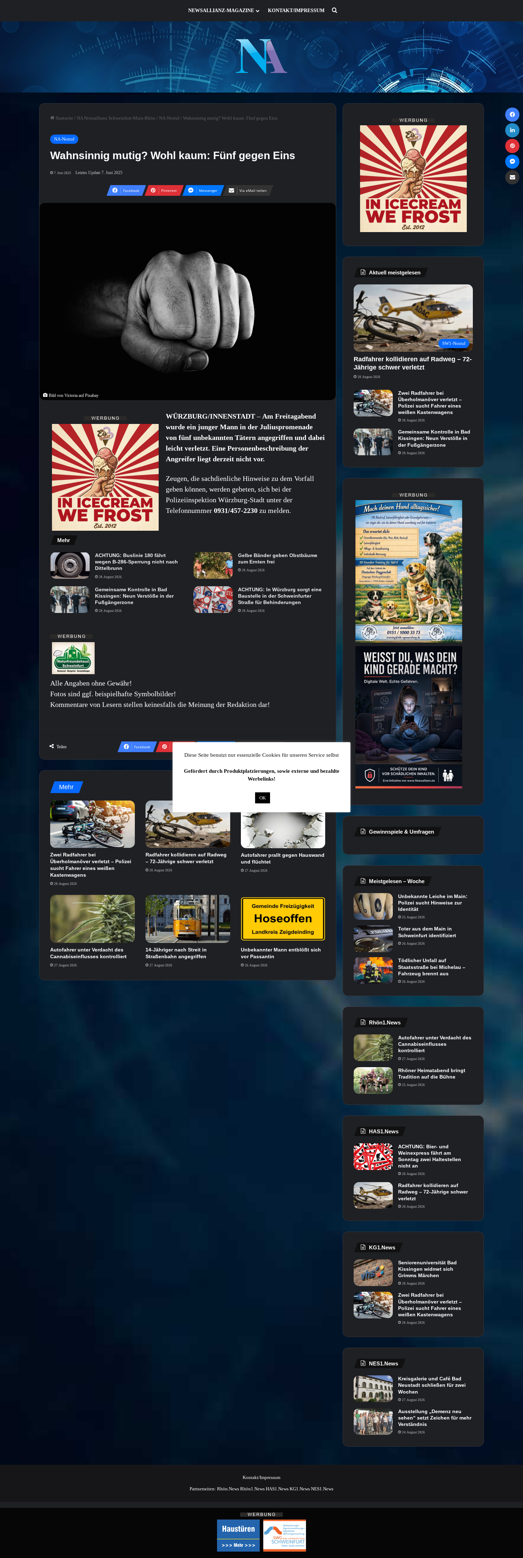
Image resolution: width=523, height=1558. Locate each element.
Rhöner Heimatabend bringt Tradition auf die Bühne (431, 1073)
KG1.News (300, 1488)
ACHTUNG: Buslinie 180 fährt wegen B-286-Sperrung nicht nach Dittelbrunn (136, 561)
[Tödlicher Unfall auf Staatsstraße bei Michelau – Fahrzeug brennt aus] (373, 970)
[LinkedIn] (512, 130)
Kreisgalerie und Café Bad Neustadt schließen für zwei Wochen (432, 1385)
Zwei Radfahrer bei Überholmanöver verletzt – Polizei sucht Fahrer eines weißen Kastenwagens (430, 402)
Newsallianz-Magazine (221, 10)
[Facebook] (512, 114)
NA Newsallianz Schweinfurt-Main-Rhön (116, 118)
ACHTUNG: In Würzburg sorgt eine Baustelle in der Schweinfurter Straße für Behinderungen (280, 596)
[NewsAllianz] (262, 57)
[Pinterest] (512, 146)
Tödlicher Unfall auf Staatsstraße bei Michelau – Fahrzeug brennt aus (431, 967)
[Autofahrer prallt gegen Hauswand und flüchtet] (283, 824)
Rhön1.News (252, 1488)
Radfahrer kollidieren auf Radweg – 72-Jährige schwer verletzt (433, 1191)
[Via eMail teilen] (512, 177)
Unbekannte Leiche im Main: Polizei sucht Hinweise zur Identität (432, 902)
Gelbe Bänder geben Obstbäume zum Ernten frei (277, 558)
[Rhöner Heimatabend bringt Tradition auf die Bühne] (373, 1080)
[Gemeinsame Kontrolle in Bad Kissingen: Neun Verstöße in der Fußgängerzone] (70, 599)
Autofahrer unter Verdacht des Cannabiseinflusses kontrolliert (434, 1044)
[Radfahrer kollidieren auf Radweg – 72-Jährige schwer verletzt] (188, 824)
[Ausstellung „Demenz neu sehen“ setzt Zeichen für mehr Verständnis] (373, 1421)
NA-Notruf (169, 118)
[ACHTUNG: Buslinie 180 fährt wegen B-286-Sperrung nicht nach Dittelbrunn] (70, 565)
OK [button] (262, 798)
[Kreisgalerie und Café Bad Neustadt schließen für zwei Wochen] (373, 1388)
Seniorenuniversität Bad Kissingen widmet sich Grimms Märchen (427, 1269)
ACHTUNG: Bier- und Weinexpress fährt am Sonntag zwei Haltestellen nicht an (429, 1156)
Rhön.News (228, 1488)
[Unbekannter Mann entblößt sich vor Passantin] (283, 919)
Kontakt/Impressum (296, 10)
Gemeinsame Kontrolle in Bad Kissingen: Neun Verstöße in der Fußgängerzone (134, 596)
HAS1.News (277, 1488)
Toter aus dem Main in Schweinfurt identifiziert (427, 932)
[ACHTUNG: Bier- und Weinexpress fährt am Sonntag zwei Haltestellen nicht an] (373, 1156)
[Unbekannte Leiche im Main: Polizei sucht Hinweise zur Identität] (373, 906)
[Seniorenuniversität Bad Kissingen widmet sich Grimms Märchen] (373, 1272)
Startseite (63, 118)
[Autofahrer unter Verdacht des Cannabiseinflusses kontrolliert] (92, 919)
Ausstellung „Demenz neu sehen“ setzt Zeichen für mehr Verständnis (434, 1418)
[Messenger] (512, 161)
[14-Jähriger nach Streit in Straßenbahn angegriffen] (188, 919)
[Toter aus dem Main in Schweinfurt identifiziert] (373, 938)
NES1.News (322, 1488)
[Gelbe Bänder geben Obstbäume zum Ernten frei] (213, 565)
